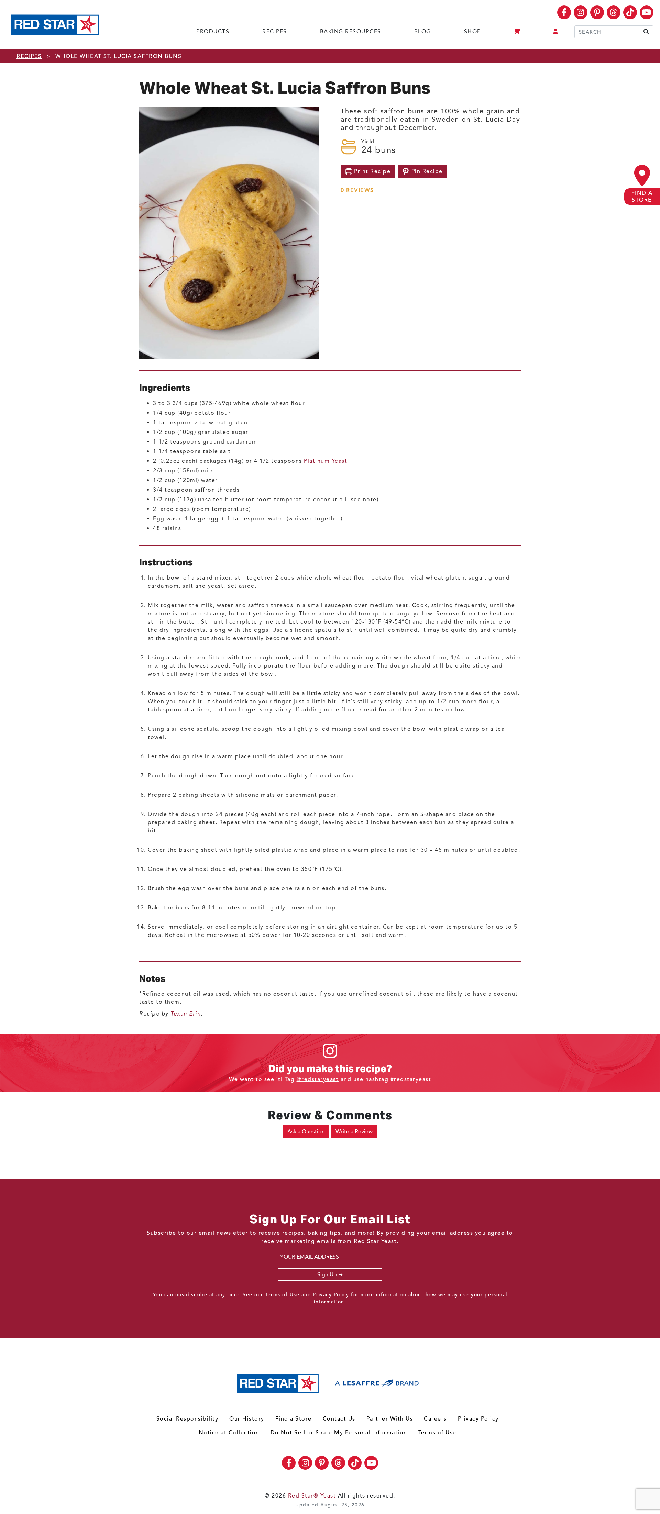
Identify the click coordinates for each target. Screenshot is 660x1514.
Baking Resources (350, 31)
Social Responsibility (187, 1418)
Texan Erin (185, 1013)
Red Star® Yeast (312, 1495)
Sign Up (327, 1274)
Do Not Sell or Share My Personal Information (339, 1432)
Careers (435, 1418)
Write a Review (354, 1131)
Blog (422, 31)
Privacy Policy (331, 1295)
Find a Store (293, 1418)
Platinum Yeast (325, 461)
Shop (472, 31)
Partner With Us (389, 1418)
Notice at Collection (229, 1432)
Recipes (274, 31)
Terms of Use (282, 1295)
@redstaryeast (318, 1079)
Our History (246, 1418)
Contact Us (339, 1418)
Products (212, 31)
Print (371, 171)
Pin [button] (426, 171)
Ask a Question (306, 1131)
